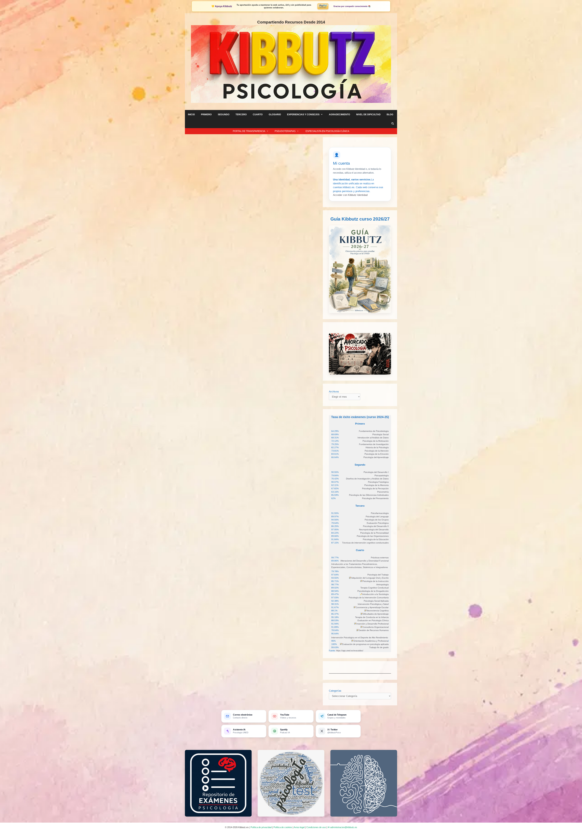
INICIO (191, 114)
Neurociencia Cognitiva (377, 610)
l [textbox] (371, 641)
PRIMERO (206, 114)
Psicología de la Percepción (375, 488)
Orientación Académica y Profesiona (370, 641)
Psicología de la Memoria (376, 485)
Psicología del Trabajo (378, 574)
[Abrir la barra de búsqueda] (392, 123)
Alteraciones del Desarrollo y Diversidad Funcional (364, 561)
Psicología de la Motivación (376, 441)
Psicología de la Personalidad (374, 533)
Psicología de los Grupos (377, 519)
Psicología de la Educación (376, 539)
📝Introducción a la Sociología (374, 594)
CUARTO (258, 114)
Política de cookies (282, 827)
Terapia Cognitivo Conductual (374, 587)
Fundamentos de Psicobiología (374, 431)
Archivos (334, 391)
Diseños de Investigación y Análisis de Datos (367, 478)
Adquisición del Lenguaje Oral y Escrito (370, 578)
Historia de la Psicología (377, 447)
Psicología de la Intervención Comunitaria (369, 597)
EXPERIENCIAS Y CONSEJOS (303, 114)
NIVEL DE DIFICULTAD (368, 114)
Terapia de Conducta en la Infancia (372, 617)
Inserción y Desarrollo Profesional (372, 624)
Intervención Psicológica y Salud (373, 604)
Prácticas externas (380, 557)
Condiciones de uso (316, 827)
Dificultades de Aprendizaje (376, 614)
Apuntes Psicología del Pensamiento (226, 165)
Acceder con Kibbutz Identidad (350, 195)
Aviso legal (299, 827)
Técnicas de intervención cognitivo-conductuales (365, 542)
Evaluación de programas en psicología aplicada (365, 644)
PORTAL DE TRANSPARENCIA (249, 131)
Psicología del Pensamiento (375, 498)
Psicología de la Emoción (377, 454)
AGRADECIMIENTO (339, 114)
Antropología (382, 584)
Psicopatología (382, 475)
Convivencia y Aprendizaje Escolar (372, 607)
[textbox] (374, 431)
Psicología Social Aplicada (376, 601)
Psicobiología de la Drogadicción (373, 591)
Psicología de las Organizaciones (373, 536)
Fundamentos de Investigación (374, 444)
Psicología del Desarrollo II (376, 526)
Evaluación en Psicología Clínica (373, 620)
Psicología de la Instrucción (375, 581)
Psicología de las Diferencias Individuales (369, 495)
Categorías (335, 690)
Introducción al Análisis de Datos (373, 437)
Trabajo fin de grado (379, 647)
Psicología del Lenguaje (377, 516)
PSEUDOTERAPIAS (285, 131)
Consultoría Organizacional (376, 627)
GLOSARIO (275, 114)
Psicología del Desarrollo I (376, 472)
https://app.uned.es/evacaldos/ (349, 650)
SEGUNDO (223, 114)
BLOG (390, 114)
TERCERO (241, 114)
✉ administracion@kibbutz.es (342, 827)
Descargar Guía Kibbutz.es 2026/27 (265, 281)
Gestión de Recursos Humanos (374, 630)
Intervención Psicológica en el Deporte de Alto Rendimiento (359, 637)
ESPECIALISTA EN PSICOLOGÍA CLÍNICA (327, 131)
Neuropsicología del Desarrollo (374, 529)
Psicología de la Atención (377, 451)
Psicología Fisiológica (378, 482)
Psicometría (383, 492)
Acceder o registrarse (224, 281)
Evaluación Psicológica (378, 523)
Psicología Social (380, 434)
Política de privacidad (261, 827)
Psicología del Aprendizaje (376, 457)
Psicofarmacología (380, 513)
